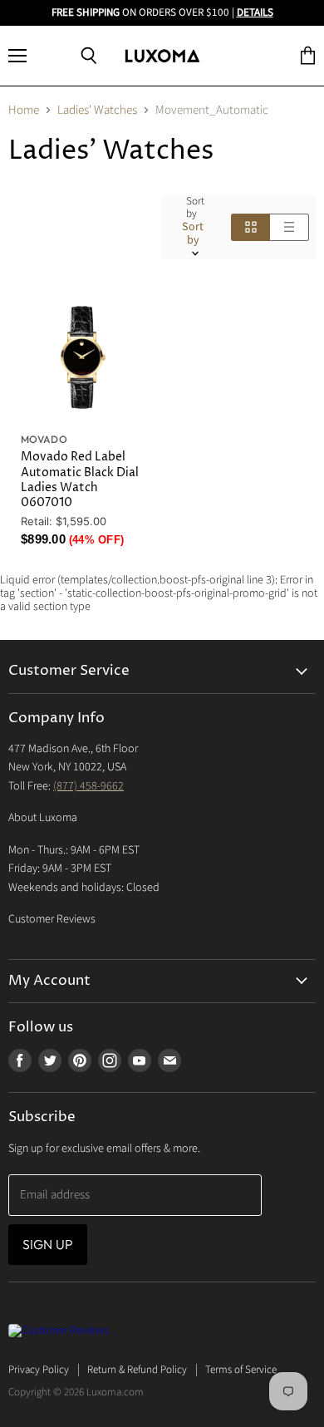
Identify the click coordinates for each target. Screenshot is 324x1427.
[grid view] (250, 227)
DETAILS (255, 12)
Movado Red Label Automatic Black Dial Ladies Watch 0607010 (80, 479)
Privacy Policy (38, 1369)
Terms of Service (241, 1369)
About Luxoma (42, 817)
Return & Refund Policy (137, 1369)
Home (23, 110)
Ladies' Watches (97, 110)
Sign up (47, 1244)
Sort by (195, 207)
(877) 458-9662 (88, 786)
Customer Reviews (52, 919)
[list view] (289, 227)
